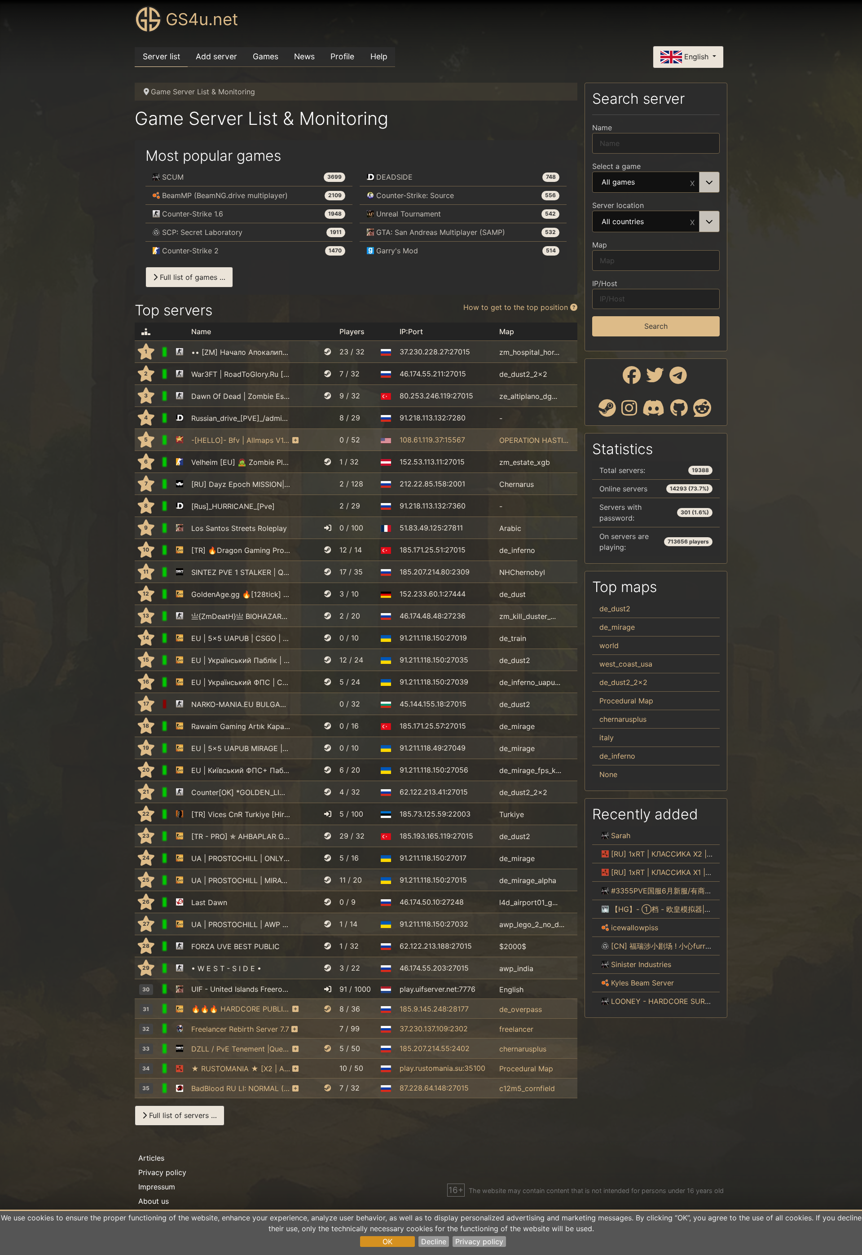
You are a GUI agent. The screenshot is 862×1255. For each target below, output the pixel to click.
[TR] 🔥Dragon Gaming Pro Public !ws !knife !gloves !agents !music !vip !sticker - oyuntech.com (240, 550)
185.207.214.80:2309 (435, 571)
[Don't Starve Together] (605, 909)
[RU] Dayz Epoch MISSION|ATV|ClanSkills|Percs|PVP (240, 484)
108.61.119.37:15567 (432, 439)
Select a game (616, 166)
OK (387, 1241)
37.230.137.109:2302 (434, 1028)
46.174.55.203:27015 (434, 967)
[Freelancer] (179, 1029)
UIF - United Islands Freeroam (240, 989)
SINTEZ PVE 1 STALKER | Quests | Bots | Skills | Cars (240, 572)
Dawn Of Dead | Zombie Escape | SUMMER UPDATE (240, 396)
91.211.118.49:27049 (433, 747)
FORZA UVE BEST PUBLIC (235, 946)
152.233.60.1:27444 (433, 593)
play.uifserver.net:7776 (437, 989)
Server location (618, 205)
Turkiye (511, 814)
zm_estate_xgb (524, 462)
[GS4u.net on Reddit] (702, 411)
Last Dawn (209, 902)
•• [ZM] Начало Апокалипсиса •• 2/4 (240, 352)
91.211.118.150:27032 (434, 923)
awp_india (516, 968)
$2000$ (512, 946)
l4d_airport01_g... (528, 902)
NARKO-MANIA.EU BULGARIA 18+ (240, 704)
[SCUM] (605, 835)
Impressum (156, 1186)
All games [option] (618, 182)
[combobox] (656, 182)
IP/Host (604, 283)
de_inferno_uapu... (529, 682)
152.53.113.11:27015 (432, 461)
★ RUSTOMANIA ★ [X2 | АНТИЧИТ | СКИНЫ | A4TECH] (240, 1068)
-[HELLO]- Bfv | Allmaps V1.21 (240, 440)
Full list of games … (191, 277)
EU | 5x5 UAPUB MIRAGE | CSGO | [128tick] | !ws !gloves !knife (240, 748)
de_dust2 (514, 660)
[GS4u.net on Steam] (607, 411)
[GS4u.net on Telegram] (678, 378)
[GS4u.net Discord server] (653, 411)
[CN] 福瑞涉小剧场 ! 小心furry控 (664, 945)
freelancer (516, 1029)
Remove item (692, 182)
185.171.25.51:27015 (433, 549)
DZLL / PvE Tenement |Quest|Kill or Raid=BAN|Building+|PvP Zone (240, 1048)
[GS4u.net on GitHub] (679, 411)
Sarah (620, 835)
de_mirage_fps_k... (530, 770)
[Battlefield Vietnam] (179, 440)
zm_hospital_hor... (529, 352)
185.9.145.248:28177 (434, 1008)
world (609, 645)
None (608, 774)
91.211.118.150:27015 (433, 879)
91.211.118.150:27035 (434, 659)
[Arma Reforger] (179, 484)
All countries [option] (623, 222)
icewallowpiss (634, 927)
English (696, 56)
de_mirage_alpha (527, 880)
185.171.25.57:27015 (433, 725)
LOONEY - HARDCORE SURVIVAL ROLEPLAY (687, 1001)
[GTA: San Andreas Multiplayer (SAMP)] (179, 528)
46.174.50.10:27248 (432, 901)
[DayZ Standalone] (179, 572)
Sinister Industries (641, 964)
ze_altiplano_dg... (528, 396)
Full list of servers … (182, 1115)
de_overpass (520, 1008)
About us (153, 1201)
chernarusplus (522, 1048)
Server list (161, 56)
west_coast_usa (625, 663)
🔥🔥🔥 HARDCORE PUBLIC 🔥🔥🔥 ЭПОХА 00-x (240, 1008)
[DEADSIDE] (179, 418)
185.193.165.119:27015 (436, 835)
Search (656, 326)
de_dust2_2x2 (523, 374)
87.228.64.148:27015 (434, 1087)
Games (265, 56)
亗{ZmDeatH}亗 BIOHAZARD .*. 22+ (240, 616)
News (304, 56)
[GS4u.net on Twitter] (655, 378)
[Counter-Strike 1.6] (179, 352)
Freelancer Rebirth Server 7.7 (240, 1029)
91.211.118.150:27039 (434, 681)
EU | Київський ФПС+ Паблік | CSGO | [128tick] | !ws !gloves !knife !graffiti (240, 770)
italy (606, 737)
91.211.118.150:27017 (433, 857)
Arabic (510, 528)
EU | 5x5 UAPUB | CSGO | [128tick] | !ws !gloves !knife (240, 638)
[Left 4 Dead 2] (179, 1088)
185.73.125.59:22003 (435, 813)
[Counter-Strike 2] (179, 462)
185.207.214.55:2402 (435, 1048)
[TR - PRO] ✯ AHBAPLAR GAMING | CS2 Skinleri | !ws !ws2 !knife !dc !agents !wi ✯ (240, 836)
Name (602, 127)
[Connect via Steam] (327, 351)
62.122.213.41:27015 (434, 791)
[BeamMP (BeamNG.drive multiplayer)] (605, 927)
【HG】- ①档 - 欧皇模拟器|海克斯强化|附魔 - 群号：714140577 (716, 909)
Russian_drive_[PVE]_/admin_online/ (240, 418)
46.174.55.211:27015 (433, 373)
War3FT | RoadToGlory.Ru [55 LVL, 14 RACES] (240, 374)
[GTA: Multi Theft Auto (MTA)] (179, 814)
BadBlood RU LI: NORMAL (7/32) (240, 1088)
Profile (342, 56)
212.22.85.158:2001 (432, 483)
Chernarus (516, 484)
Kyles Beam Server (642, 982)
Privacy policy (479, 1241)
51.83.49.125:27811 (431, 527)
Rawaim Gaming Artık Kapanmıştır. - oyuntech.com (240, 726)
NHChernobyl (522, 572)
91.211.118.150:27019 (433, 637)
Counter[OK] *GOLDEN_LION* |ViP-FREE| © (240, 792)
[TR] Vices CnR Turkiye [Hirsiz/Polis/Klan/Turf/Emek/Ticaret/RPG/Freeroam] (240, 814)
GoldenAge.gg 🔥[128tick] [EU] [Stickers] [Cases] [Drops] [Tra (240, 594)
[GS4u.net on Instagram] (629, 411)
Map (599, 244)
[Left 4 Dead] (179, 902)
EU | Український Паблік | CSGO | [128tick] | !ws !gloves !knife (240, 660)
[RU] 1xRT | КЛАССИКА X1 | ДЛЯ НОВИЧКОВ (688, 872)
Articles (151, 1157)
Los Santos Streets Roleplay (239, 528)
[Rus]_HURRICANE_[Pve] (233, 506)
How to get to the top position (516, 307)
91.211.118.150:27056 (434, 769)
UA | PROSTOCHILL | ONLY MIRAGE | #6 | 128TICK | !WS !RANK (240, 858)
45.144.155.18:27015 (433, 703)
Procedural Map (526, 1068)
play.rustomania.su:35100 (442, 1068)
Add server (216, 56)
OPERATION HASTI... (533, 440)
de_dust (512, 594)
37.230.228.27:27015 (435, 351)
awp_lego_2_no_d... (531, 924)
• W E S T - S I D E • (226, 968)
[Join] (327, 527)
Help (378, 56)
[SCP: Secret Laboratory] (605, 945)
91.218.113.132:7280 (433, 417)
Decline (433, 1241)
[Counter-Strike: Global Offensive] (179, 550)
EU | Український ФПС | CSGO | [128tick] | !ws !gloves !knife (240, 682)
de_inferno (517, 550)
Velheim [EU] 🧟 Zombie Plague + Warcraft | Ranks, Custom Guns (240, 462)
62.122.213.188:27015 (436, 945)
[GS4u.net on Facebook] (632, 378)
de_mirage (517, 726)
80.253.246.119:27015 (436, 395)
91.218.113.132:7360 (433, 505)
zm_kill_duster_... (527, 616)
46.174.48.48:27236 (433, 615)
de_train (512, 638)
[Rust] (179, 1068)
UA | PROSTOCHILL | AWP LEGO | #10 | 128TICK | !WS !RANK (240, 924)
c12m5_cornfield (527, 1088)
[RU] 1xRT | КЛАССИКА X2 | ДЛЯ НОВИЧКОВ (688, 853)
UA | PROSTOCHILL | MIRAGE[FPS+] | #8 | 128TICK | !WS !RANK (240, 880)
